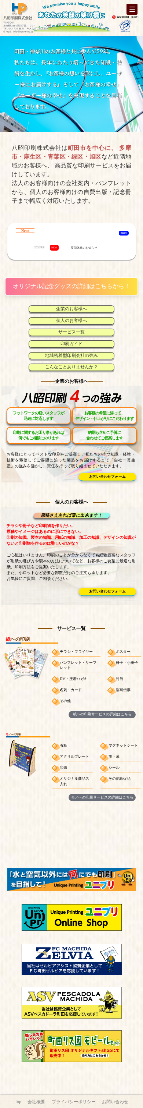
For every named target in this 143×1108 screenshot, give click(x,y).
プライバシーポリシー (74, 1102)
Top (18, 1102)
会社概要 (36, 1102)
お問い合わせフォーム (107, 476)
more (124, 232)
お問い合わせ (115, 1102)
